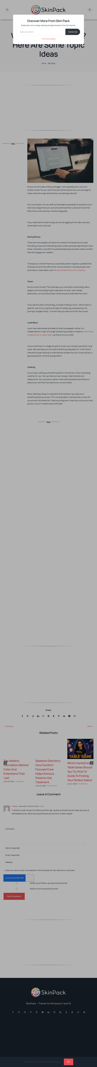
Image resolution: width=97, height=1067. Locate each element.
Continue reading (48, 39)
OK (68, 1062)
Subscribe (72, 31)
